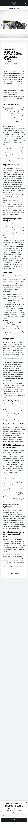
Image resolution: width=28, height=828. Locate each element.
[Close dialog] (26, 802)
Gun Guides (7, 63)
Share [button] (6, 68)
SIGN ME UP (14, 819)
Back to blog (15, 573)
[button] (2, 3)
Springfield (14, 63)
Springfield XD (9, 108)
